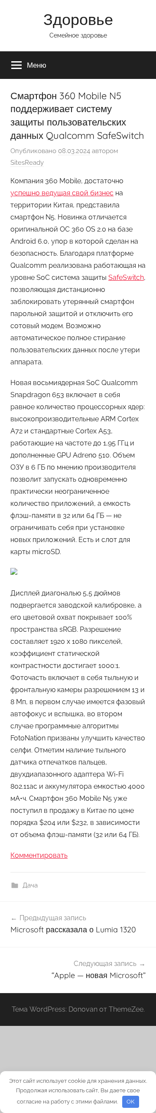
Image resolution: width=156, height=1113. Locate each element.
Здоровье (78, 19)
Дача (30, 885)
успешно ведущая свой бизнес (62, 193)
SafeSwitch (126, 277)
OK (130, 1101)
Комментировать (39, 855)
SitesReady (27, 162)
